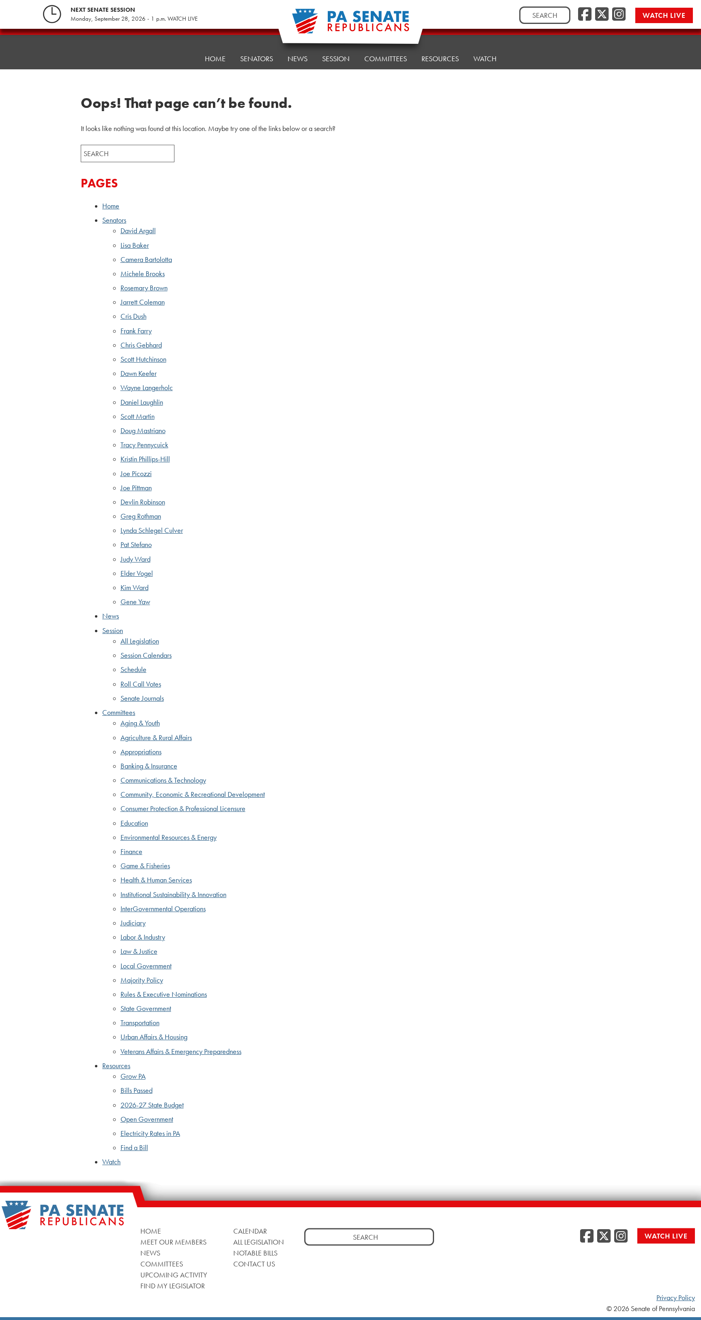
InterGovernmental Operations (163, 908)
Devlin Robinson (142, 502)
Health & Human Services (156, 880)
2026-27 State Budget (152, 1105)
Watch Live (664, 15)
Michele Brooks (142, 273)
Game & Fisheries (145, 865)
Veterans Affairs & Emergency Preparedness (180, 1051)
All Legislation (139, 641)
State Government (145, 1008)
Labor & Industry (142, 937)
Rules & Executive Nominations (163, 994)
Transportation (139, 1022)
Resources (440, 58)
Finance (131, 851)
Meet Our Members (173, 1242)
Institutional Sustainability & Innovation (173, 894)
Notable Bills (255, 1253)
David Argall (138, 230)
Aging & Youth (140, 723)
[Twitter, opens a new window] (602, 14)
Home (215, 58)
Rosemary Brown (144, 287)
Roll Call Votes (140, 684)
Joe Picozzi (136, 473)
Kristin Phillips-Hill (145, 459)
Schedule (133, 669)
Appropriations (140, 751)
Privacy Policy (675, 1297)
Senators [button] (256, 58)
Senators (114, 220)
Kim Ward (134, 587)
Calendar (250, 1231)
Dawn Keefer (138, 373)
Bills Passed (136, 1090)
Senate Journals (142, 698)
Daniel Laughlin (141, 402)
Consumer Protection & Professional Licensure (182, 808)
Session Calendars (146, 655)
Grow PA (133, 1076)
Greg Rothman (140, 516)
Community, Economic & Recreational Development (192, 794)
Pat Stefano (136, 544)
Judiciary (133, 923)
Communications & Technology (163, 780)
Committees (385, 58)
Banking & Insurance (148, 766)
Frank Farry (136, 330)
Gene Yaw (135, 601)
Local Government (146, 966)
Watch (485, 58)
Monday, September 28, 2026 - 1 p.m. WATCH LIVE (134, 19)
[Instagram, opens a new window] (619, 14)
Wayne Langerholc (146, 387)
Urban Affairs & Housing (153, 1036)
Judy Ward (135, 559)
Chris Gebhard (141, 345)
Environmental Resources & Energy (168, 837)
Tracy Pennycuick (144, 444)
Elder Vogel (136, 573)
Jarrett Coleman (142, 302)
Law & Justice (138, 951)
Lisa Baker (134, 245)
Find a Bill (134, 1147)
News (297, 58)
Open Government (146, 1119)
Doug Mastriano (143, 430)
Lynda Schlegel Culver (151, 530)
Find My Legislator (172, 1285)
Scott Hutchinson (143, 359)
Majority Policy (141, 980)
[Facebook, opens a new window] (584, 14)
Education (134, 823)
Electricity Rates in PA (150, 1133)
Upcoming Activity (173, 1274)
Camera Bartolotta (146, 259)
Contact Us (254, 1263)
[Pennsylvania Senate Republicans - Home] (350, 25)
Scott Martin (137, 416)
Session (336, 58)
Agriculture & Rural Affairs (156, 737)
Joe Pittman (136, 487)
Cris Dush (133, 316)
